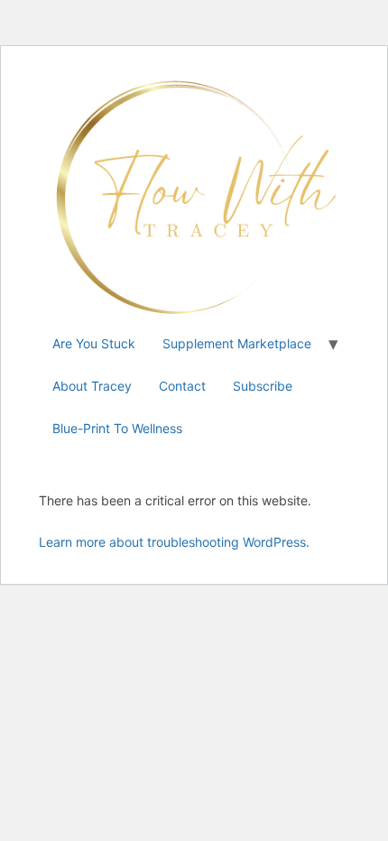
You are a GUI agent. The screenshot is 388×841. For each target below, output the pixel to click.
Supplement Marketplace (236, 343)
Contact (182, 385)
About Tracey (92, 385)
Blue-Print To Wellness (117, 428)
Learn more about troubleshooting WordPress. (174, 542)
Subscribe (262, 385)
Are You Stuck (93, 343)
